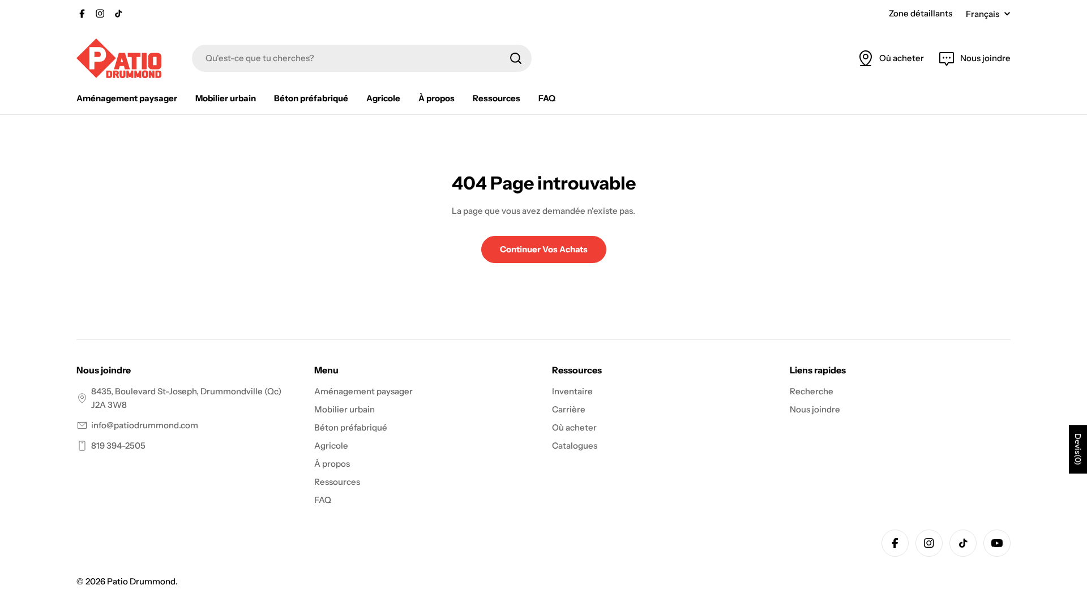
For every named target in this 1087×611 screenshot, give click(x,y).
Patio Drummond (141, 581)
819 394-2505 (118, 445)
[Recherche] (516, 58)
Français (982, 14)
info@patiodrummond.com (144, 425)
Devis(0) (1078, 449)
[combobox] (362, 58)
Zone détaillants (920, 13)
